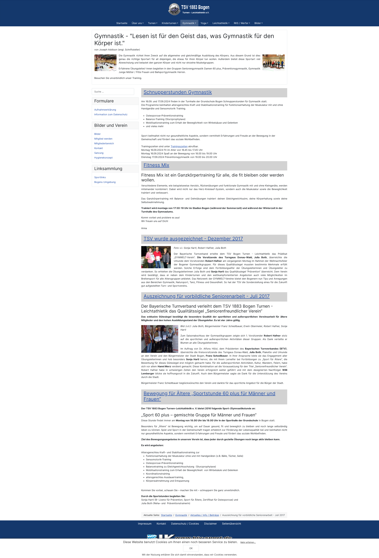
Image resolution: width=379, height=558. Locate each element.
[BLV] (189, 537)
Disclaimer (210, 523)
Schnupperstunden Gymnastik (178, 92)
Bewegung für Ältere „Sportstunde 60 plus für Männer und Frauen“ (209, 396)
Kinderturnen (169, 23)
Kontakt (98, 148)
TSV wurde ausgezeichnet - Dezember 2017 (193, 238)
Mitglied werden (103, 138)
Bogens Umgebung (105, 182)
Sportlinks (100, 177)
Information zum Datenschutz (110, 114)
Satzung (98, 152)
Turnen (152, 23)
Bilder (257, 23)
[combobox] (113, 91)
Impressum (144, 523)
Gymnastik (188, 23)
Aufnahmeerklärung (105, 109)
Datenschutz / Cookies (185, 523)
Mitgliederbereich (104, 143)
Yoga (203, 23)
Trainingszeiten (179, 146)
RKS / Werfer (241, 23)
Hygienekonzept (103, 157)
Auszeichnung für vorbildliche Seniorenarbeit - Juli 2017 (207, 296)
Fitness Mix (156, 165)
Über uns (137, 23)
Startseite (121, 23)
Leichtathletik (220, 23)
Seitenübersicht (231, 523)
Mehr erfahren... (248, 542)
